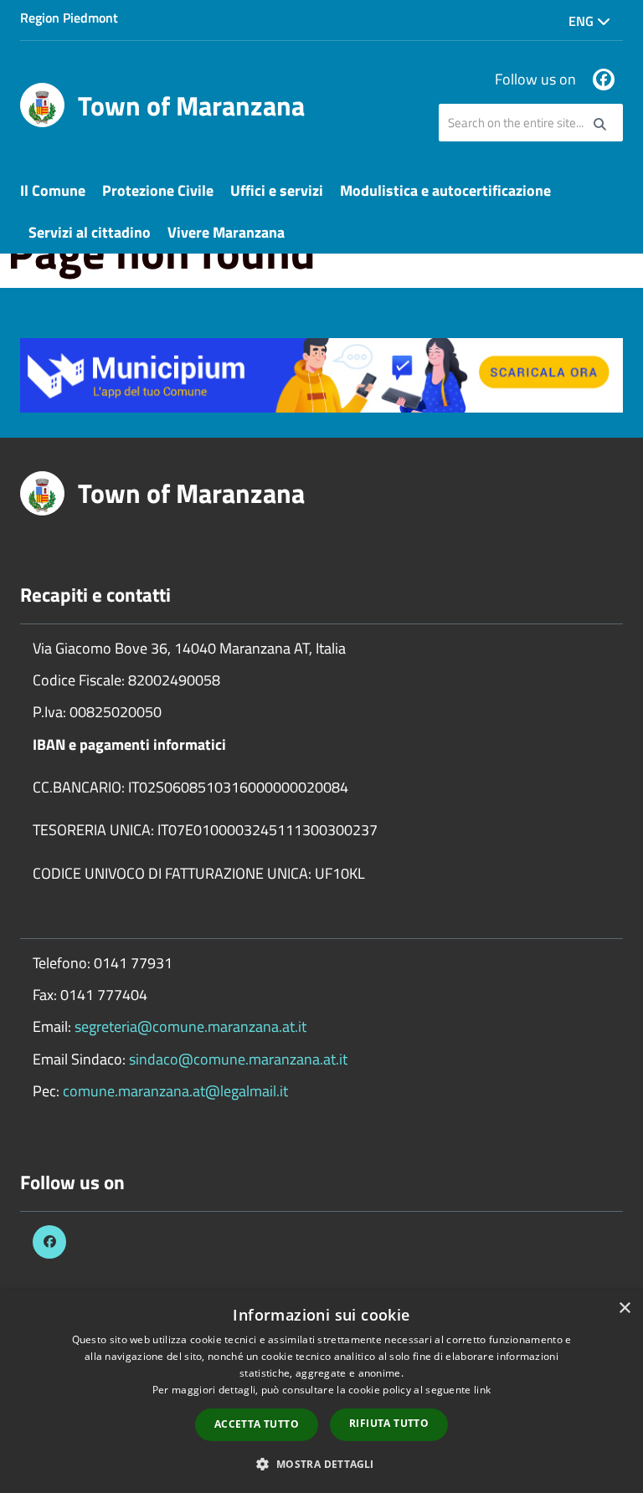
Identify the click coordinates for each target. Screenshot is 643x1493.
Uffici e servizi (276, 190)
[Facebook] (604, 79)
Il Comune (52, 190)
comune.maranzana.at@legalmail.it (175, 1091)
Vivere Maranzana (226, 232)
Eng (582, 21)
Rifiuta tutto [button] (389, 1423)
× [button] (624, 1308)
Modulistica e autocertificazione (445, 190)
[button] (321, 1463)
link (482, 1390)
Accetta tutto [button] (256, 1424)
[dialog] (321, 1391)
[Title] (321, 373)
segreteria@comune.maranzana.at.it (190, 1026)
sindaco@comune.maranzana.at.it (238, 1059)
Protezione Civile (157, 190)
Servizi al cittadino (89, 232)
